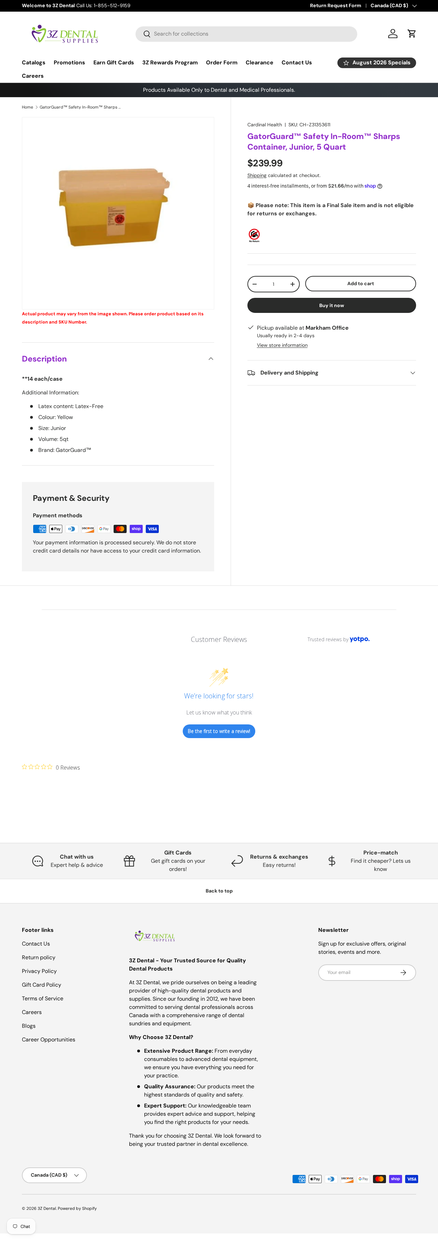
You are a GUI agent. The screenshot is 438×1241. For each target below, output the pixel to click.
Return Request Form (335, 5)
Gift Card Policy (41, 984)
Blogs (29, 1025)
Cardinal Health (264, 125)
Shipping (257, 175)
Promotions (69, 62)
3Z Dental (47, 1208)
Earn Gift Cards (113, 62)
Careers (33, 75)
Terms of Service (42, 998)
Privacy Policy (39, 971)
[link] (51, 767)
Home (27, 107)
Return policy (38, 957)
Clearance (259, 62)
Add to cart (360, 283)
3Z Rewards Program (170, 62)
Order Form (221, 62)
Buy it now (331, 305)
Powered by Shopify (77, 1208)
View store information (282, 345)
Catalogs (34, 62)
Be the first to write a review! (219, 731)
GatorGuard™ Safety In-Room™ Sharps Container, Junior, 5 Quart (81, 107)
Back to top (219, 891)
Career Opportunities (48, 1039)
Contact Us (297, 62)
